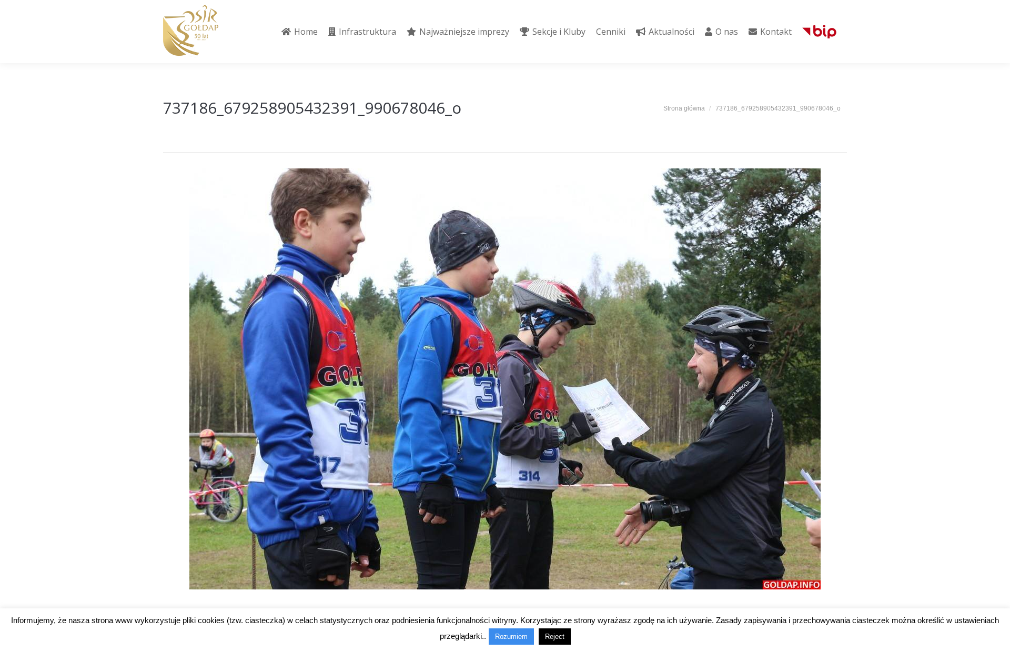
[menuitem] (299, 31)
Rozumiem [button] (511, 636)
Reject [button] (554, 636)
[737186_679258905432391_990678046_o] (505, 378)
